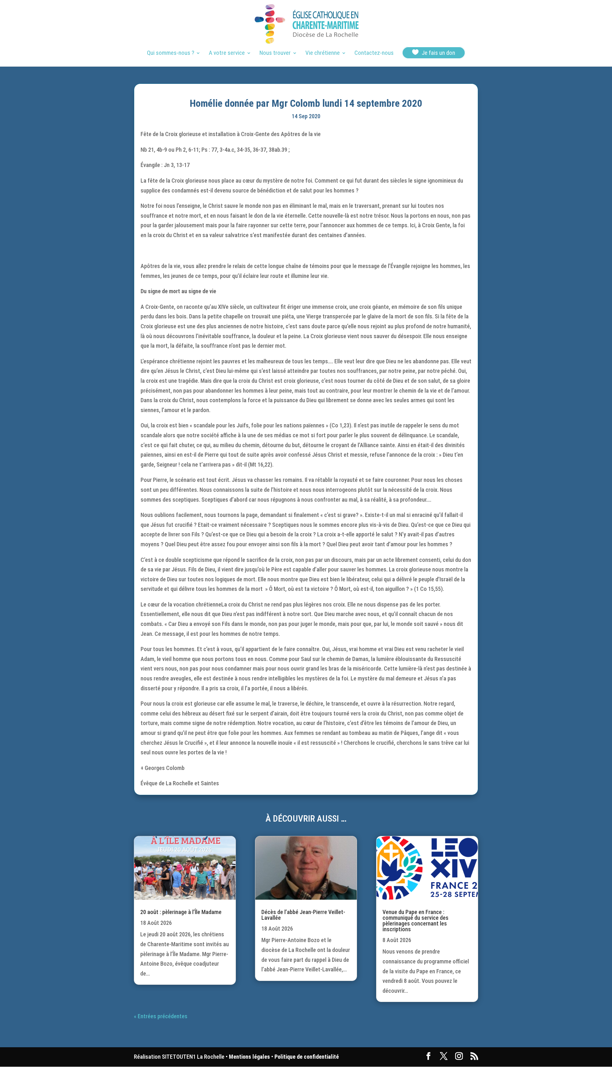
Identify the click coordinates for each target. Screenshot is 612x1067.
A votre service (227, 53)
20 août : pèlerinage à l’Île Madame (181, 912)
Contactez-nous (374, 53)
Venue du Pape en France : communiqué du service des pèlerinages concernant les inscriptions (415, 921)
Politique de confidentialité (306, 1056)
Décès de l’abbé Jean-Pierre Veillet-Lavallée (303, 915)
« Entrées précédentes (160, 1016)
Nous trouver (275, 53)
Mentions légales (249, 1056)
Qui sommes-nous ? (170, 53)
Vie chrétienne (322, 53)
